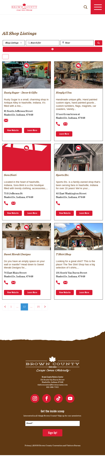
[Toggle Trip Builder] (26, 65)
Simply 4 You (64, 92)
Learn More (32, 130)
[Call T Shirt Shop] (58, 282)
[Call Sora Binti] (6, 203)
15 (38, 307)
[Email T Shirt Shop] (65, 282)
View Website (13, 130)
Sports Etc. (62, 175)
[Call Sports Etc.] (58, 203)
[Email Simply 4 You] (65, 124)
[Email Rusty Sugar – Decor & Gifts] (6, 120)
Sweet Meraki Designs (17, 254)
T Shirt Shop (63, 254)
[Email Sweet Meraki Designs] (13, 282)
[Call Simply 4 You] (58, 124)
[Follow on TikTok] (58, 398)
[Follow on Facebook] (46, 398)
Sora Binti (10, 175)
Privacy (28, 445)
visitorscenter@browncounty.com (52, 385)
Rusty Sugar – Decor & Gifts (20, 92)
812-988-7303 (52, 387)
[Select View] (5, 56)
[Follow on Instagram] (34, 398)
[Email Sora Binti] (13, 203)
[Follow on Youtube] (70, 398)
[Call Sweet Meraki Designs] (6, 282)
